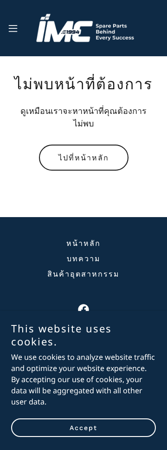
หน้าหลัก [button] (83, 243)
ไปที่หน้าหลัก (83, 157)
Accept (83, 427)
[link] (83, 28)
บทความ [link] (84, 258)
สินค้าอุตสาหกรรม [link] (83, 274)
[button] (16, 28)
